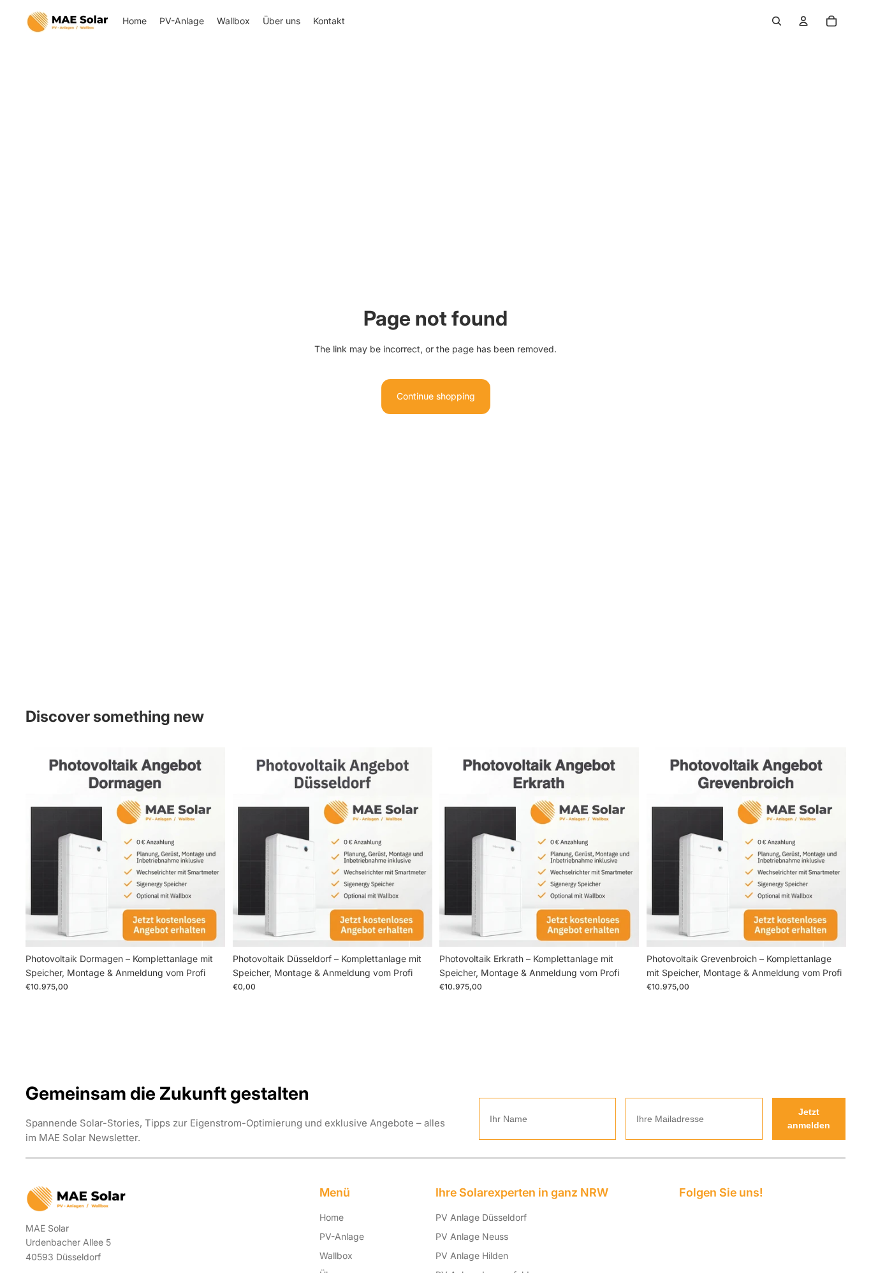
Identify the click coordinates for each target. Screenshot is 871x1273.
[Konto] (803, 21)
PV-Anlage (341, 1236)
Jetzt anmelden (808, 1118)
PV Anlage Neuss (471, 1236)
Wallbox (336, 1255)
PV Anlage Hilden (471, 1255)
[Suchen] (777, 21)
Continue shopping (436, 396)
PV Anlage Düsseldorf (481, 1217)
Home (331, 1217)
